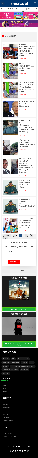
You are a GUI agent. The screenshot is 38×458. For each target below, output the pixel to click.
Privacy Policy (7, 433)
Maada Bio (6, 359)
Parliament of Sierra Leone (10, 369)
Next (5, 238)
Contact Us (6, 417)
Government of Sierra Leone (11, 362)
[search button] (3, 3)
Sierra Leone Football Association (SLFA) (22, 366)
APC (13, 359)
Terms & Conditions (9, 437)
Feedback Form (8, 421)
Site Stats (6, 414)
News (3, 9)
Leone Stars (24, 369)
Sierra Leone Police (23, 359)
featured (5, 366)
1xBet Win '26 (13, 9)
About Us (6, 404)
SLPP (31, 362)
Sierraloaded (11, 447)
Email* (10, 251)
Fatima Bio (6, 373)
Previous (7, 235)
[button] (35, 3)
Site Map (6, 411)
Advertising (6, 407)
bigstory (24, 362)
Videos (30, 9)
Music (23, 9)
